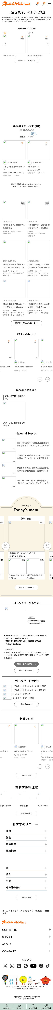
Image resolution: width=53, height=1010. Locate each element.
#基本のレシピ (18, 273)
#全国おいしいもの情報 (36, 233)
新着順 (22, 136)
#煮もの (44, 760)
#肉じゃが (18, 370)
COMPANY (9, 951)
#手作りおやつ (16, 231)
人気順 (30, 136)
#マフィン (7, 273)
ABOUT (6, 944)
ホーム (5, 911)
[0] (37, 4)
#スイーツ (17, 175)
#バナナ (45, 273)
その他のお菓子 (25, 911)
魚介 (8, 874)
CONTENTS (9, 930)
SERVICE (7, 937)
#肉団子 (17, 760)
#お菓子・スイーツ (10, 271)
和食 (8, 831)
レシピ (13, 911)
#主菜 (26, 370)
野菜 (8, 881)
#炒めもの (44, 370)
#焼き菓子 (7, 175)
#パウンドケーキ (34, 273)
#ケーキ (30, 231)
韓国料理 (11, 850)
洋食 (8, 837)
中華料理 (11, 844)
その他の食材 (13, 887)
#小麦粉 (6, 231)
